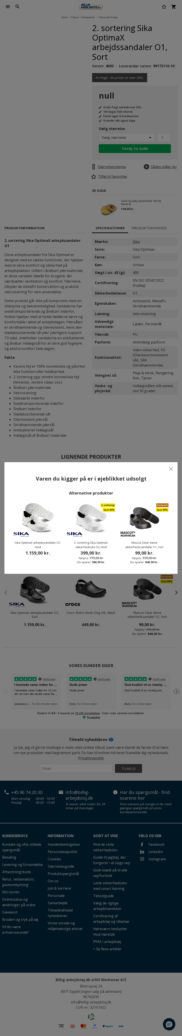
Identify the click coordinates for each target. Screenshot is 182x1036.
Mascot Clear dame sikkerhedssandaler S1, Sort (144, 545)
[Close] (171, 468)
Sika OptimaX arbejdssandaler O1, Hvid (38, 545)
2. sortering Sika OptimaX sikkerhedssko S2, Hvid (91, 545)
